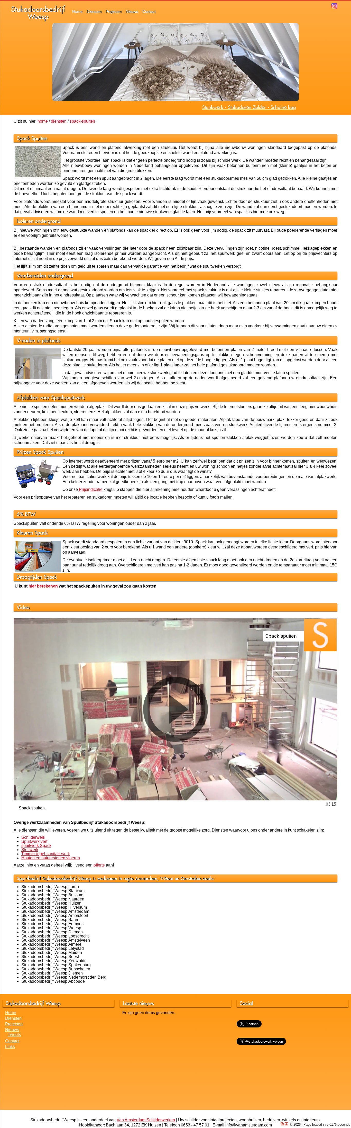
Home (77, 11)
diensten (59, 121)
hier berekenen (43, 586)
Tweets (14, 1034)
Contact (148, 11)
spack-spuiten (82, 121)
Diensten (94, 11)
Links (10, 1046)
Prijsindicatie (91, 489)
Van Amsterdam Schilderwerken (146, 1120)
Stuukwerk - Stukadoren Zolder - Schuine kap (249, 107)
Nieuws (132, 11)
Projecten (114, 11)
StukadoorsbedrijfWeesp (38, 12)
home (43, 121)
